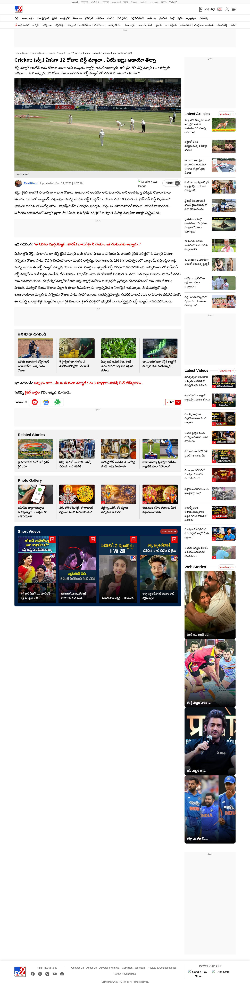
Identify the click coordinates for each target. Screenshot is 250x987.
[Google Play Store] (198, 974)
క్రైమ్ (180, 18)
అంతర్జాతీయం (114, 25)
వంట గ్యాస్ (130, 25)
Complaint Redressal (133, 967)
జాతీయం (151, 18)
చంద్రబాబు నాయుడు (204, 25)
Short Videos (29, 531)
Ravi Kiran (30, 183)
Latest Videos (196, 370)
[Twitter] (40, 974)
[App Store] (222, 974)
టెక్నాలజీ (72, 25)
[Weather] (206, 9)
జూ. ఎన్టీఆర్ (171, 25)
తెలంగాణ (77, 18)
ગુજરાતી (116, 2)
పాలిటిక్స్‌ (204, 18)
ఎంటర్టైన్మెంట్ (43, 18)
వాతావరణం (85, 25)
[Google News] (62, 974)
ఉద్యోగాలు (47, 25)
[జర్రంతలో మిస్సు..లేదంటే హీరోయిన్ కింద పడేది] (77, 569)
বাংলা (125, 2)
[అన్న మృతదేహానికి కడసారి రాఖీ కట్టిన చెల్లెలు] (159, 569)
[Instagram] (47, 974)
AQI (212, 9)
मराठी (106, 2)
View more (167, 531)
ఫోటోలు (100, 18)
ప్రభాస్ (159, 25)
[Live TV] (218, 9)
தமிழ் (143, 2)
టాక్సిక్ (35, 25)
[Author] (18, 183)
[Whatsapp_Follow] (57, 402)
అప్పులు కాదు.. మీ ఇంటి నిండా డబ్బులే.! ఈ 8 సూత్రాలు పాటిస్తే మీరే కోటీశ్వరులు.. (88, 383)
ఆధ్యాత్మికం (191, 18)
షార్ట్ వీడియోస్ (137, 18)
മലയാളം (153, 2)
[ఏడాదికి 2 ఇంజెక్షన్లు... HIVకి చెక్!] (118, 569)
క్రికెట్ (54, 18)
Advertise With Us (109, 967)
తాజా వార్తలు (28, 18)
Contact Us (77, 967)
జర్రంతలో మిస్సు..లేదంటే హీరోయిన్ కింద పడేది (73, 595)
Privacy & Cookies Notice (162, 967)
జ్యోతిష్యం (59, 25)
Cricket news (55, 53)
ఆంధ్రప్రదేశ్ (65, 18)
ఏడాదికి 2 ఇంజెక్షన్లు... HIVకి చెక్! (118, 598)
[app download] (199, 9)
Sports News (38, 53)
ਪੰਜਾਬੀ (134, 2)
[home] (16, 18)
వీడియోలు (99, 25)
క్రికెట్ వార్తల (32, 392)
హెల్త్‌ (172, 18)
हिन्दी (84, 2)
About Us (91, 967)
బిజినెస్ (110, 18)
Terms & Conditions (125, 973)
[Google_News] (46, 402)
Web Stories (195, 567)
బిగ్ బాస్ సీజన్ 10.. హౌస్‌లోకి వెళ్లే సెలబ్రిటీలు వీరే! (35, 595)
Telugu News (21, 53)
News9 (75, 2)
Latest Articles (197, 114)
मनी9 (163, 2)
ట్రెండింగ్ (163, 18)
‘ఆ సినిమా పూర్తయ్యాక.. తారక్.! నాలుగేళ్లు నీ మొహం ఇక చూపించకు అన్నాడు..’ (87, 244)
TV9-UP (173, 2)
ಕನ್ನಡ (95, 2)
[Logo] (18, 9)
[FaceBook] (33, 974)
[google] (149, 183)
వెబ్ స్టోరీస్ (122, 18)
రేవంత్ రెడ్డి (222, 25)
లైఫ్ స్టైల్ (89, 18)
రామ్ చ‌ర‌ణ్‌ (185, 25)
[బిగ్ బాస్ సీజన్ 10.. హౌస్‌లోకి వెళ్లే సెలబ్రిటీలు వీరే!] (37, 569)
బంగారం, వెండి (145, 25)
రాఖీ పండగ (23, 25)
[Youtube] (34, 402)
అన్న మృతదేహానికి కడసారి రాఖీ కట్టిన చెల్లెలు (158, 595)
